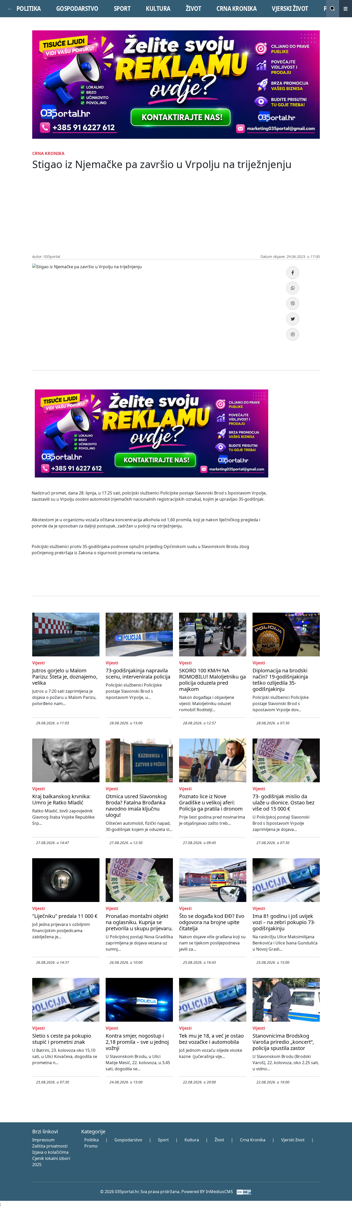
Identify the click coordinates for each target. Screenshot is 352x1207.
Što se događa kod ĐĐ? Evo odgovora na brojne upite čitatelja (211, 922)
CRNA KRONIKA (236, 8)
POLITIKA (28, 8)
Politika (91, 1140)
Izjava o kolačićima (50, 1152)
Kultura (192, 1140)
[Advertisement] (176, 215)
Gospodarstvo (128, 1140)
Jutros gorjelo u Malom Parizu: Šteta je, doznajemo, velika (64, 676)
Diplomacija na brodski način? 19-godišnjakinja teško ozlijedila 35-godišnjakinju (280, 679)
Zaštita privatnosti (50, 1146)
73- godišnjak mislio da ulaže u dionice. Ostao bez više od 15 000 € (283, 802)
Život (219, 1140)
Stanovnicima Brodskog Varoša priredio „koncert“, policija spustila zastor (283, 1042)
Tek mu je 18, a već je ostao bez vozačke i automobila (211, 1038)
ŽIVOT (193, 8)
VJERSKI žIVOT (290, 8)
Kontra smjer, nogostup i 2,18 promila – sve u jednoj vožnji (137, 1042)
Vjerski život (293, 1140)
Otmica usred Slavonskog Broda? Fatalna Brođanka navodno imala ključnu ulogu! (136, 805)
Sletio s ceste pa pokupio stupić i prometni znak (61, 1038)
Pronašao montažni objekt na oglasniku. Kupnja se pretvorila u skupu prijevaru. (139, 922)
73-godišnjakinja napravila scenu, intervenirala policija (138, 673)
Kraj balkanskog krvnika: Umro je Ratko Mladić (61, 799)
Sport (163, 1140)
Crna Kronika (252, 1140)
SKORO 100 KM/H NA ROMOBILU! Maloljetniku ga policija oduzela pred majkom (212, 679)
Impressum (43, 1140)
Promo (91, 1146)
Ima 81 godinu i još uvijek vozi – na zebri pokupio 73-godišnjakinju (284, 922)
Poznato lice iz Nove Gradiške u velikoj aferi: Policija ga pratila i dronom (211, 802)
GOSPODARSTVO (77, 8)
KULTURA (158, 8)
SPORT (122, 8)
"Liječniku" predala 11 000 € (64, 916)
